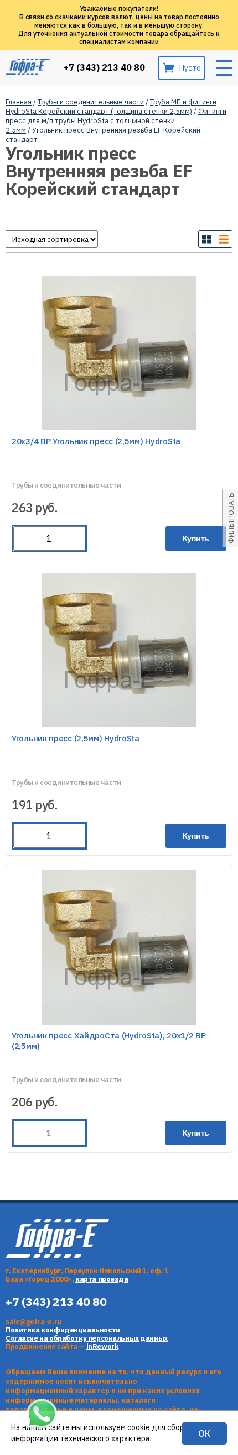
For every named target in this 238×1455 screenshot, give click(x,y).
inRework (102, 1346)
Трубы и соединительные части (91, 102)
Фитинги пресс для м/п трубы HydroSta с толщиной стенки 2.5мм (116, 121)
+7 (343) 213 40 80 (104, 67)
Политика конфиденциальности (63, 1330)
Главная (19, 102)
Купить (196, 538)
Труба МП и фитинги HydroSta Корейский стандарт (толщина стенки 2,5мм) (111, 106)
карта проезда (101, 1279)
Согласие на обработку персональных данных (87, 1338)
